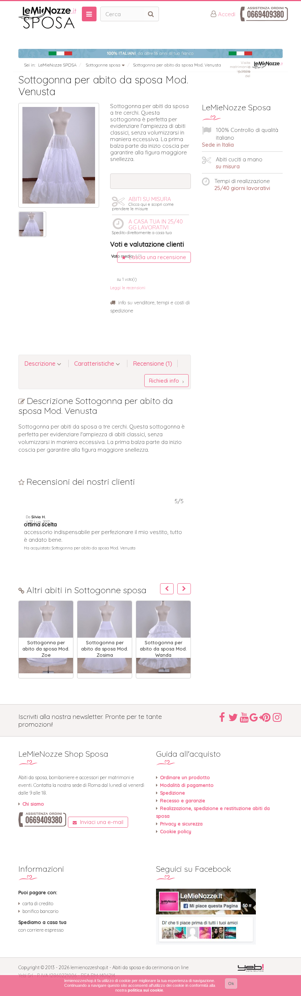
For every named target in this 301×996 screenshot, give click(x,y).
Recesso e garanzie (182, 800)
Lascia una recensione (156, 257)
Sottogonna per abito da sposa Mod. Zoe (45, 648)
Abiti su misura (143, 203)
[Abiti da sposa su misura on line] (47, 18)
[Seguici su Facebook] (219, 917)
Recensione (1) (152, 363)
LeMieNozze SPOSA (57, 65)
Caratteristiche (95, 363)
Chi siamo (33, 804)
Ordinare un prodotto (185, 777)
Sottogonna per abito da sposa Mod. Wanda (163, 648)
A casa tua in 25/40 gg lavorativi (147, 226)
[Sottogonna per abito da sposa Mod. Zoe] (46, 637)
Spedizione (172, 793)
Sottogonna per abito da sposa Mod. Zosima (104, 648)
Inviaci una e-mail (101, 821)
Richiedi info (165, 380)
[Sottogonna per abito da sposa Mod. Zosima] (104, 637)
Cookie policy (175, 831)
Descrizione (40, 363)
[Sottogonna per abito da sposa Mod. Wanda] (163, 637)
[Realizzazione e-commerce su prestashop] (250, 967)
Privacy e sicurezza (181, 824)
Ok (231, 983)
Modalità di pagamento (187, 785)
